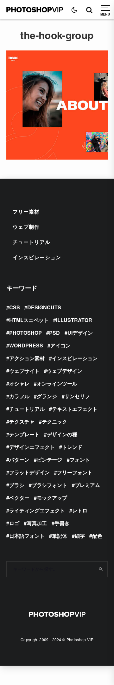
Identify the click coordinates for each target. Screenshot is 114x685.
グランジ (47, 396)
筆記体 (59, 535)
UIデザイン (80, 332)
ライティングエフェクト (37, 510)
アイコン (60, 345)
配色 (97, 535)
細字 (80, 535)
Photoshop (25, 332)
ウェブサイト (24, 370)
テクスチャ (22, 421)
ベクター (19, 497)
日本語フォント (27, 535)
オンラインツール (57, 383)
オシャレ (19, 383)
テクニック (54, 421)
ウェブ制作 (26, 226)
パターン (19, 459)
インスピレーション (37, 257)
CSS (14, 307)
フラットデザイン (29, 472)
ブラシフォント (49, 485)
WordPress (26, 345)
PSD (54, 332)
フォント (80, 459)
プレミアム (87, 485)
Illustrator (74, 320)
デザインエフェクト (32, 447)
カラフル (19, 396)
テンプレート (24, 434)
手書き (62, 523)
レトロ (79, 510)
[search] (101, 569)
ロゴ (14, 523)
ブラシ (16, 485)
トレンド (72, 447)
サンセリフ (77, 396)
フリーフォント (74, 472)
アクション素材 (27, 358)
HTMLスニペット (29, 320)
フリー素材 (26, 211)
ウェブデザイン (64, 370)
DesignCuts (44, 307)
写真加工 (37, 523)
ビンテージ (49, 459)
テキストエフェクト (75, 408)
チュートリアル (31, 242)
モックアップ (52, 497)
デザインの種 (62, 434)
